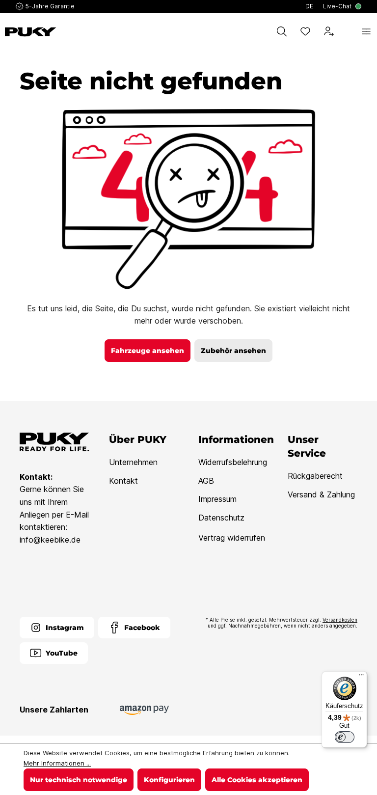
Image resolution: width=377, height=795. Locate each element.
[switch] (344, 737)
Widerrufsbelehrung (232, 462)
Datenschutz (221, 517)
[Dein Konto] (329, 31)
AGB (206, 481)
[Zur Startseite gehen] (30, 32)
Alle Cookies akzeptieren (257, 779)
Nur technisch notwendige (78, 779)
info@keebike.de (50, 540)
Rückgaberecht (315, 476)
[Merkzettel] (305, 31)
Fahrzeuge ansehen (147, 350)
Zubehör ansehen (233, 350)
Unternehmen (133, 462)
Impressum (217, 499)
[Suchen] (282, 31)
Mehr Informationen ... (57, 763)
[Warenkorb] (347, 31)
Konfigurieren (169, 779)
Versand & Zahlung (321, 494)
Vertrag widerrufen (231, 538)
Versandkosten (340, 620)
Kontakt (123, 481)
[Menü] (366, 31)
